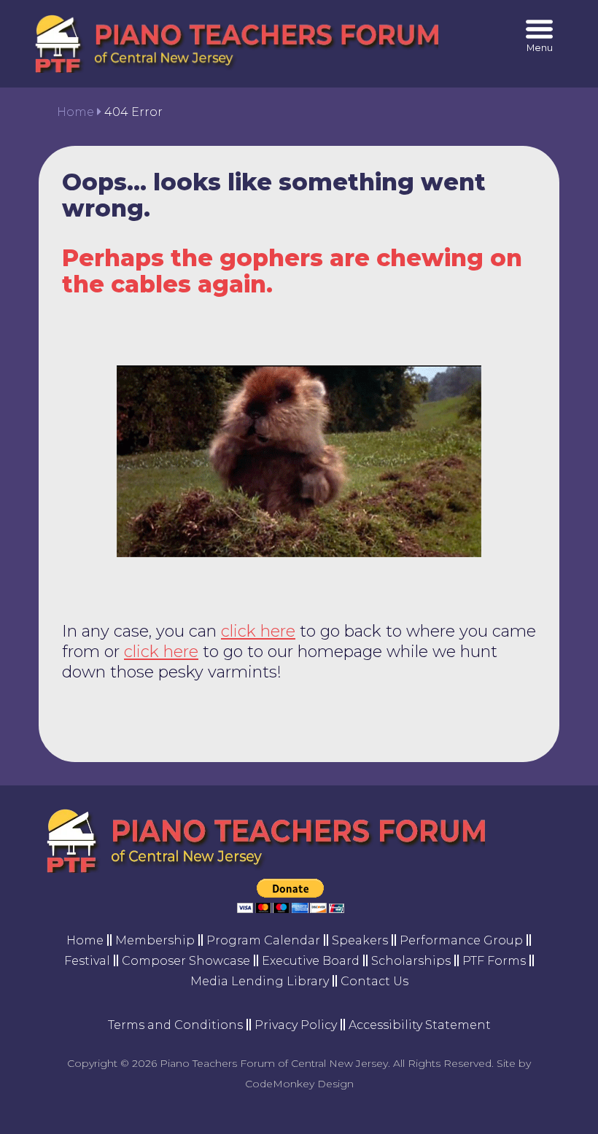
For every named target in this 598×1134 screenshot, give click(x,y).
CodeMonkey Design (299, 1083)
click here (258, 631)
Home (75, 112)
